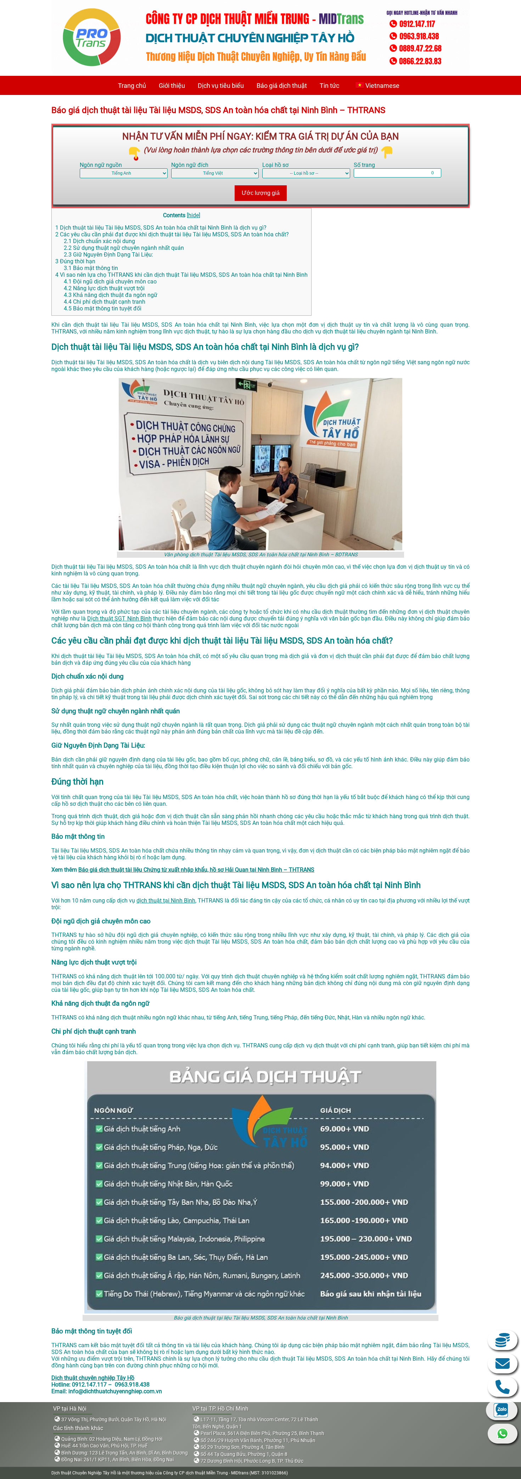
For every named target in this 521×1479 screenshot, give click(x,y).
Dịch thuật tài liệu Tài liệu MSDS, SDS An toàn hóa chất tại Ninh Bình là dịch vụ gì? (161, 227)
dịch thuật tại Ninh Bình (165, 900)
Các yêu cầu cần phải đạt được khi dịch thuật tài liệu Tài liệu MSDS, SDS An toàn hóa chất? (172, 234)
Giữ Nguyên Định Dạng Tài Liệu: (108, 254)
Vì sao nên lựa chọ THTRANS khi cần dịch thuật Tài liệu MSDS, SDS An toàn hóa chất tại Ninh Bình (181, 274)
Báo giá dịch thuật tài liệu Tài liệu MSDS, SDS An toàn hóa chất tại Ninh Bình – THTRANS (218, 110)
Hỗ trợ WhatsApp (502, 1434)
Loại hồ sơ (275, 165)
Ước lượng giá (261, 193)
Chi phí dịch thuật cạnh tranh (104, 301)
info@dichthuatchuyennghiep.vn (502, 1363)
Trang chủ (132, 85)
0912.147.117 (502, 1387)
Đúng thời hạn (75, 261)
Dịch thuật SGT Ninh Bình (119, 618)
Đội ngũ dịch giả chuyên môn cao (110, 281)
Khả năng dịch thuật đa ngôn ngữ (110, 295)
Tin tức (329, 85)
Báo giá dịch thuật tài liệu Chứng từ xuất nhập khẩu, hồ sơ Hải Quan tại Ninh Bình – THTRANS (196, 869)
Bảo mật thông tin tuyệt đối (102, 308)
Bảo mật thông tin (91, 268)
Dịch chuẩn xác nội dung (99, 241)
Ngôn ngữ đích (189, 165)
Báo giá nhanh (502, 1340)
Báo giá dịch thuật (282, 85)
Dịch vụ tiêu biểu (221, 85)
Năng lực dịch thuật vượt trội (104, 288)
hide (193, 215)
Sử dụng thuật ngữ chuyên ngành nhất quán (124, 247)
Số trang (364, 165)
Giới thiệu (172, 85)
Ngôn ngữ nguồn (101, 165)
